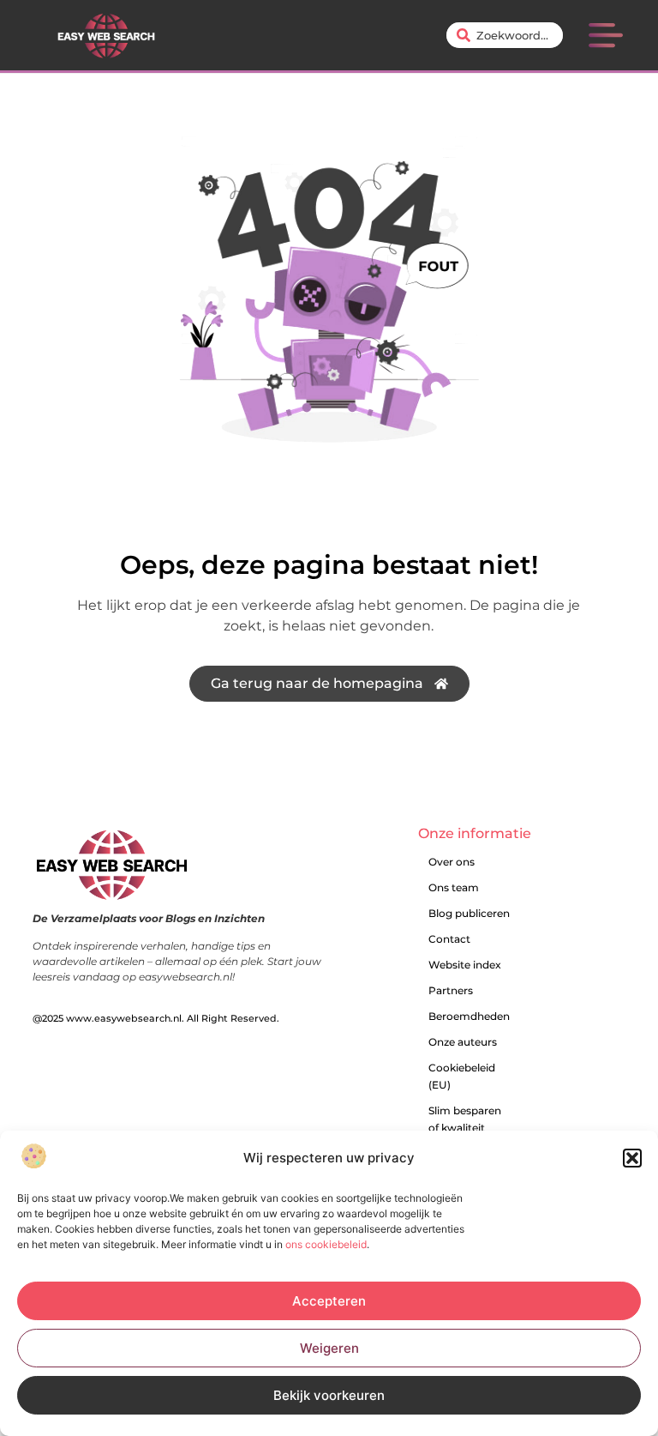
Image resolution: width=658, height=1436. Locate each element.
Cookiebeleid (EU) (461, 1076)
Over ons (451, 861)
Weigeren (329, 1348)
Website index (464, 964)
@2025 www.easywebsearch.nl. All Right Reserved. (156, 1018)
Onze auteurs (462, 1041)
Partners (450, 990)
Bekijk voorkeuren (329, 1395)
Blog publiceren (469, 913)
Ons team (453, 887)
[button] (632, 1158)
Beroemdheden (469, 1016)
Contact (449, 938)
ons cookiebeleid (326, 1244)
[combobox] (504, 35)
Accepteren (329, 1301)
